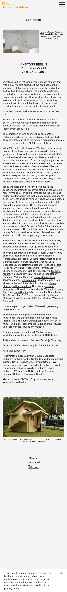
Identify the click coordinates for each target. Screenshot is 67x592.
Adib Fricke (22, 258)
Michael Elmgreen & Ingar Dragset (36, 252)
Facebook (34, 462)
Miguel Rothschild (54, 289)
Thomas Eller (10, 252)
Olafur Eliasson (54, 249)
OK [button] (61, 572)
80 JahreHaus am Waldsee (15, 5)
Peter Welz (8, 301)
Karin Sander (21, 292)
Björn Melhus (29, 279)
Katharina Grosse (22, 261)
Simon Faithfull (20, 255)
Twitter (33, 466)
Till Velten (37, 298)
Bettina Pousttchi (21, 285)
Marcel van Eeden (35, 249)
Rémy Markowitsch (44, 276)
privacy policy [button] (11, 588)
